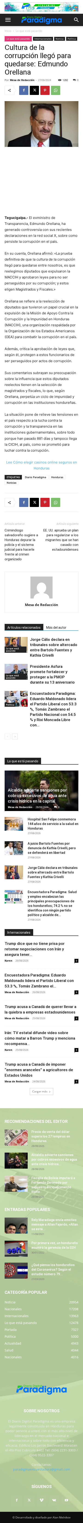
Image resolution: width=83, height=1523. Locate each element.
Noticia (60, 38)
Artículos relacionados (24, 627)
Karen (8, 960)
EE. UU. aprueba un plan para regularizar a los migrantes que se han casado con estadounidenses (60, 540)
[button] (7, 20)
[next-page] (15, 736)
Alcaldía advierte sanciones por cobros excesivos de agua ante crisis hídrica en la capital (37, 795)
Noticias (11, 482)
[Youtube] (66, 1500)
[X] (34, 90)
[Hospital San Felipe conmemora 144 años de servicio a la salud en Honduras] (14, 824)
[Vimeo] (41, 1500)
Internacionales (43, 38)
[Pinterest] (45, 90)
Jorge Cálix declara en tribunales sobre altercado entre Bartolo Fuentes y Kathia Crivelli (53, 872)
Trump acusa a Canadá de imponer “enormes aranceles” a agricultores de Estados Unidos (39, 1070)
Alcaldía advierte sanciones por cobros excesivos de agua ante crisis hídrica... (54, 1159)
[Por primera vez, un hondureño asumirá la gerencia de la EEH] (16, 1249)
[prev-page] (7, 736)
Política (72, 38)
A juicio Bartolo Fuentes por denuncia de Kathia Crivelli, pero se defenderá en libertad (52, 848)
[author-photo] (41, 598)
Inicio (8, 31)
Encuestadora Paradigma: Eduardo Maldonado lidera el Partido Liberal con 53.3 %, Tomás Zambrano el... (39, 980)
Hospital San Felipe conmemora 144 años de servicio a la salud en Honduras (53, 823)
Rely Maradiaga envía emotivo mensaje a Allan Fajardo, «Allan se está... (54, 1224)
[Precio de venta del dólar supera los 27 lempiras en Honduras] (16, 1137)
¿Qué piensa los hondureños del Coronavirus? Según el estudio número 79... (53, 1269)
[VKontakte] (54, 1500)
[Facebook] (23, 90)
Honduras (57, 477)
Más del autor (56, 627)
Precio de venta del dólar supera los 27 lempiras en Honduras (50, 1136)
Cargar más (39, 1091)
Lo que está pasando (29, 31)
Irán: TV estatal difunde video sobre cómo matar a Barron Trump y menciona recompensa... (40, 1038)
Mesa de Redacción (22, 80)
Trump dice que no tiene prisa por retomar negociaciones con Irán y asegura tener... (35, 949)
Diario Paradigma (35, 477)
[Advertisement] (41, 181)
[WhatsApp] (55, 90)
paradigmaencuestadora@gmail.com (41, 1469)
